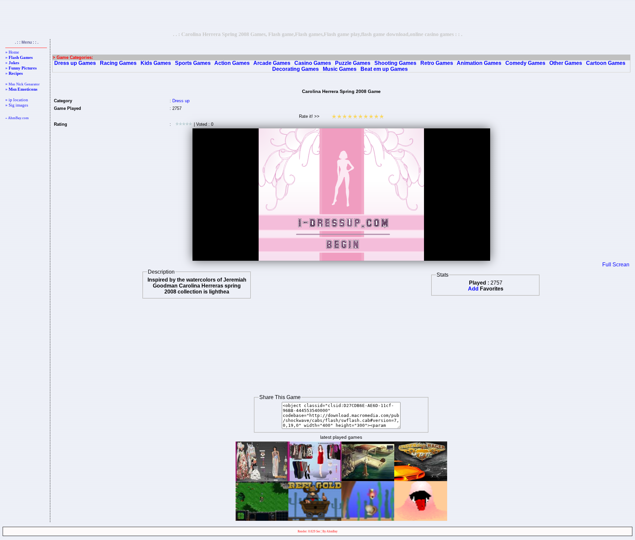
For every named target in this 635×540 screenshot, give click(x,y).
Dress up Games (75, 63)
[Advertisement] (317, 15)
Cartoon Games (605, 63)
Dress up (181, 100)
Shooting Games (395, 63)
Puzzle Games (352, 63)
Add (473, 289)
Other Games (565, 63)
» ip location (16, 99)
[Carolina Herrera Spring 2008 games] (261, 479)
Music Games (340, 69)
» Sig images (16, 105)
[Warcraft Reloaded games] (261, 519)
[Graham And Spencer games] (314, 479)
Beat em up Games (384, 69)
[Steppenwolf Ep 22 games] (367, 479)
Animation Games (479, 63)
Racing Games (118, 63)
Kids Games (156, 63)
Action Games (232, 63)
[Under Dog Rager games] (420, 479)
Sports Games (193, 63)
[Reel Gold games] (314, 519)
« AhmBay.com (17, 118)
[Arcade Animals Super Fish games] (367, 519)
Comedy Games (525, 63)
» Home (12, 52)
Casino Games (312, 63)
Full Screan (615, 264)
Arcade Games (271, 63)
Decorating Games (295, 69)
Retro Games (436, 63)
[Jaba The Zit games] (420, 519)
